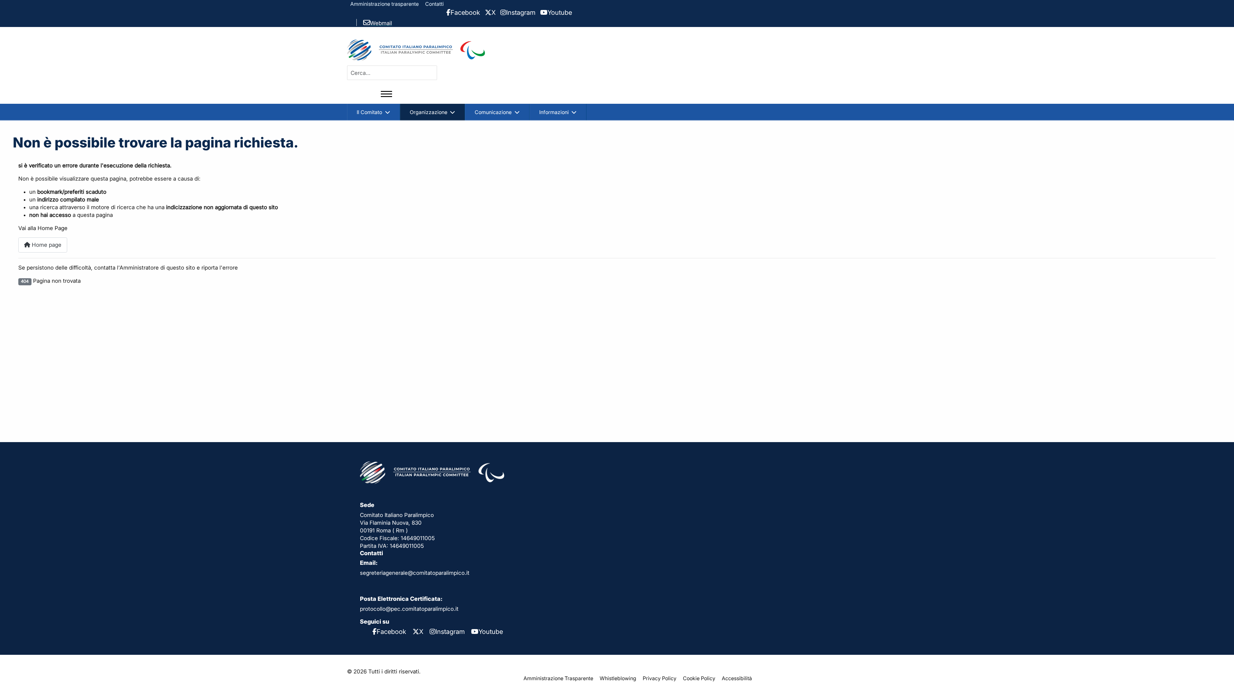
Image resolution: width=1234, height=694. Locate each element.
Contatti (434, 4)
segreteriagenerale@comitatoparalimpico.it (414, 573)
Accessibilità (737, 678)
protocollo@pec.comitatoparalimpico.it (409, 609)
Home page (45, 245)
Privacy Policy (659, 678)
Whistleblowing (618, 678)
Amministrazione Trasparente (558, 678)
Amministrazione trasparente (384, 4)
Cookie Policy (699, 678)
